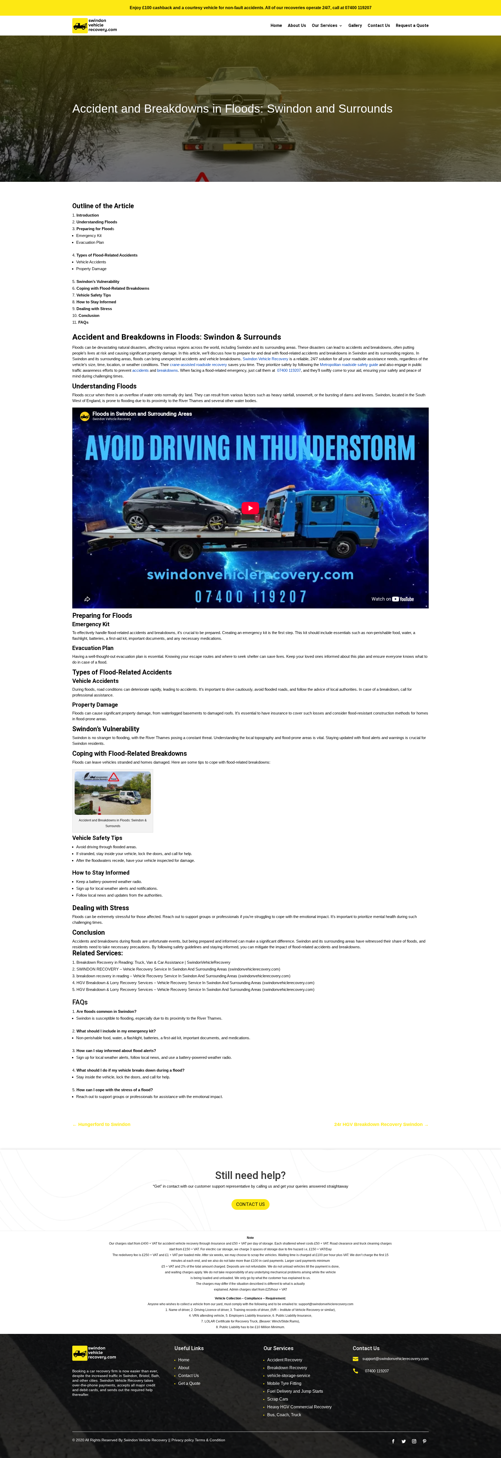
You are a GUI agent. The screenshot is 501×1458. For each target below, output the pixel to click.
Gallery (355, 25)
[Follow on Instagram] (414, 1441)
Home (276, 25)
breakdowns (167, 370)
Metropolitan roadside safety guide (349, 364)
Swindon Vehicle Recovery (265, 359)
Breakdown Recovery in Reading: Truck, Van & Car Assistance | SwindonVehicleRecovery (153, 962)
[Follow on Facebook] (393, 1441)
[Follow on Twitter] (403, 1441)
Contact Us (379, 25)
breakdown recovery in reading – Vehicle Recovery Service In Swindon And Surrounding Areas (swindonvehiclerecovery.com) (183, 976)
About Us (297, 25)
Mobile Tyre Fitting (284, 1383)
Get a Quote (189, 1383)
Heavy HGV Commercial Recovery (299, 1407)
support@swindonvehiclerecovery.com (395, 1358)
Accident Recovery (284, 1360)
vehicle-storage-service (288, 1375)
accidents (140, 370)
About (183, 1368)
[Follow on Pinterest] (424, 1441)
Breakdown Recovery (287, 1368)
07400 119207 (358, 7)
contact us (250, 1204)
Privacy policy (182, 1440)
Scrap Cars (277, 1399)
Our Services (324, 25)
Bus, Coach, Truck (284, 1415)
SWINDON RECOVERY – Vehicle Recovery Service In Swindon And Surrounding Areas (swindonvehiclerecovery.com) (178, 969)
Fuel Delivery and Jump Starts (295, 1391)
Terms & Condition (210, 1440)
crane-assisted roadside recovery (198, 364)
